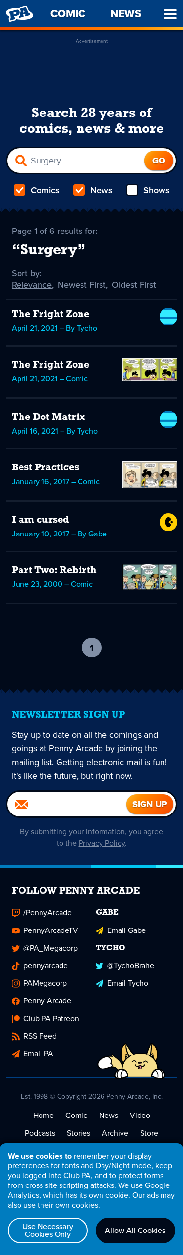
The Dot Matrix (48, 417)
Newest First (82, 285)
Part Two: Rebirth (54, 571)
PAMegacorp (45, 983)
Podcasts (40, 1133)
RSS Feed (40, 1036)
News (101, 190)
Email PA (38, 1053)
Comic (76, 1115)
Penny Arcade (47, 1000)
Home (43, 1115)
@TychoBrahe (130, 965)
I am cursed (40, 520)
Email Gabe (126, 930)
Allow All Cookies (135, 1230)
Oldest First (134, 285)
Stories (78, 1133)
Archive (115, 1133)
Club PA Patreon (51, 1018)
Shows (156, 190)
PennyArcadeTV (50, 930)
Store (149, 1133)
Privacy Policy (102, 843)
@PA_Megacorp (50, 947)
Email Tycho (127, 983)
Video (140, 1115)
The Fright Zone (50, 315)
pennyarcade (45, 965)
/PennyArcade (47, 912)
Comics (45, 190)
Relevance (32, 285)
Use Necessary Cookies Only (47, 1230)
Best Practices (45, 468)
